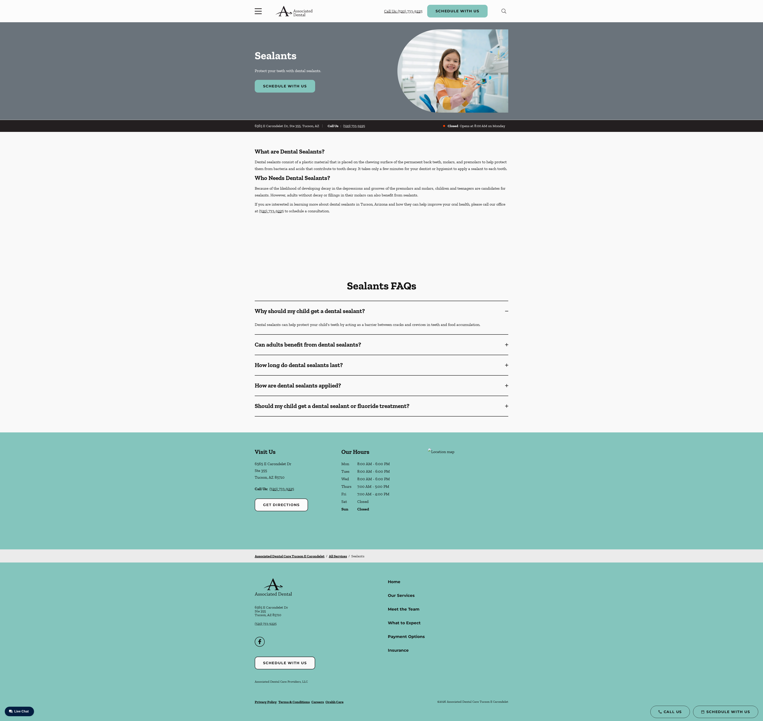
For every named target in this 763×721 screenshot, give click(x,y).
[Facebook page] (260, 642)
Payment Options (406, 636)
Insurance (398, 650)
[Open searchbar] (504, 11)
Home (394, 581)
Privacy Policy (266, 702)
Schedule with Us (457, 11)
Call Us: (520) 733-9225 (403, 11)
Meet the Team (403, 609)
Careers (317, 702)
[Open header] (259, 11)
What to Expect (404, 622)
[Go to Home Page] (294, 11)
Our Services (401, 595)
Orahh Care (334, 702)
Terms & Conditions (294, 702)
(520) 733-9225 (354, 126)
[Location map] (468, 491)
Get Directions (281, 505)
